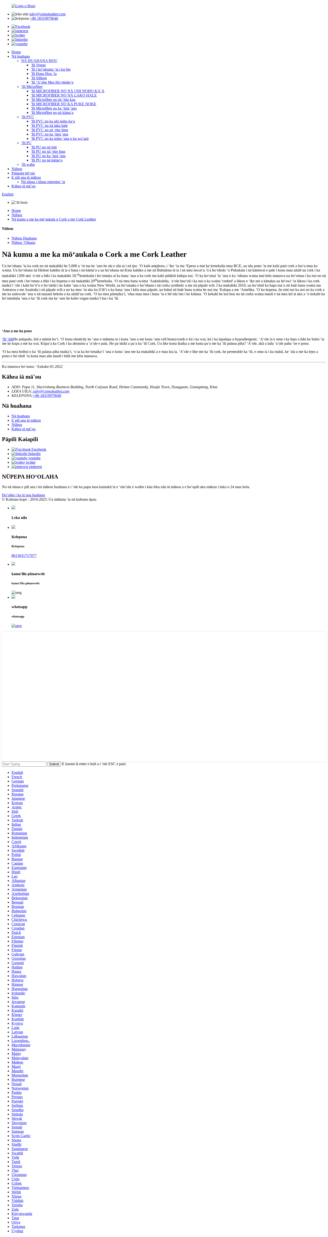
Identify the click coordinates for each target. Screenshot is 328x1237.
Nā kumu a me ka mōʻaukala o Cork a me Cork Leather (54, 219)
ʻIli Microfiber (32, 87)
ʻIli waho (28, 164)
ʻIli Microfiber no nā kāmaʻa (52, 113)
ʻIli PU (26, 143)
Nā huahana (21, 56)
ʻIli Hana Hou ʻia (44, 74)
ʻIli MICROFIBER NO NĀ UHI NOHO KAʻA (67, 91)
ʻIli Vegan (38, 65)
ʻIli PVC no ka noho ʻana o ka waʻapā (60, 138)
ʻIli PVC (27, 117)
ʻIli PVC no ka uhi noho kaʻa (53, 121)
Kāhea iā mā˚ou (24, 186)
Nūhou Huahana (24, 238)
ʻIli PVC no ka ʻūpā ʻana (49, 134)
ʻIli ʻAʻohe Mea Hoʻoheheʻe (52, 82)
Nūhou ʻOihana (23, 242)
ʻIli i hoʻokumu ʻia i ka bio (51, 69)
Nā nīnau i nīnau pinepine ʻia (43, 182)
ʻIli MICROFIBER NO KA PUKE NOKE (63, 104)
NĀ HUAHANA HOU (39, 61)
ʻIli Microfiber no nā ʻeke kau (53, 100)
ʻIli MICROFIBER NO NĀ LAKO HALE (64, 95)
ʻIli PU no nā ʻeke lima (48, 151)
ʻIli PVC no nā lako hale (49, 125)
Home (16, 52)
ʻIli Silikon (39, 78)
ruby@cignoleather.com (47, 14)
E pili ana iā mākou (26, 177)
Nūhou (17, 169)
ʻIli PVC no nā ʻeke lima (49, 130)
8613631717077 (24, 556)
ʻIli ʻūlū (7, 339)
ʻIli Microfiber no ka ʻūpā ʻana (54, 108)
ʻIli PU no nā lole (44, 147)
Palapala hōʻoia (23, 173)
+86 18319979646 (44, 18)
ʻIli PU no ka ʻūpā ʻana (48, 156)
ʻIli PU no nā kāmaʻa (46, 160)
